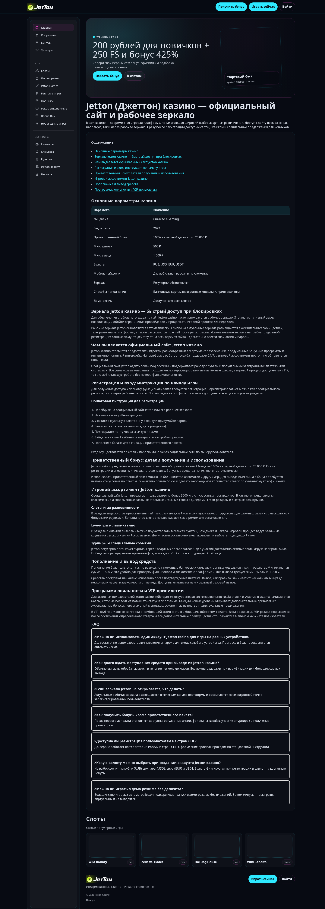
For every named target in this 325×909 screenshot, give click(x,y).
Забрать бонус (107, 76)
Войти (287, 7)
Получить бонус (231, 7)
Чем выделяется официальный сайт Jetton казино (131, 162)
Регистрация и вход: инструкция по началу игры (130, 168)
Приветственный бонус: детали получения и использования (139, 173)
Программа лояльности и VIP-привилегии (126, 189)
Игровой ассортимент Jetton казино (121, 178)
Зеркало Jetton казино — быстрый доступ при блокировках (138, 156)
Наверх (90, 900)
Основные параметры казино (116, 151)
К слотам (134, 76)
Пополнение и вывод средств (116, 184)
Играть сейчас (263, 7)
